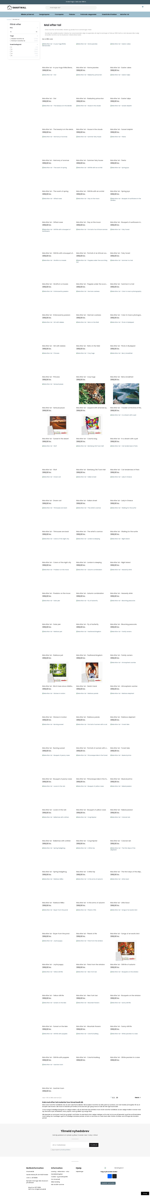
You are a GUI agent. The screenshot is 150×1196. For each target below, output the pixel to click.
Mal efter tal (124, 14)
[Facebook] (110, 1176)
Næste (138, 1097)
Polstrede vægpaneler (88, 14)
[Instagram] (114, 1176)
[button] (145, 1193)
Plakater (72, 14)
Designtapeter (44, 14)
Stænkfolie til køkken (109, 14)
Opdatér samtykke (108, 1183)
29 (117, 1097)
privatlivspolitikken (65, 1149)
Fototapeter (59, 14)
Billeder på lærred (27, 14)
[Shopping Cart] (142, 7)
